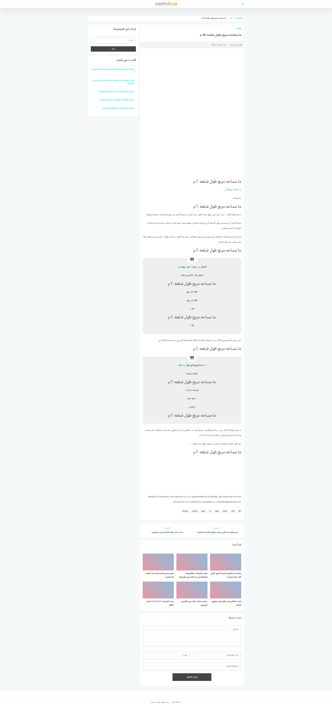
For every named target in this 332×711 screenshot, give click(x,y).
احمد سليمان (235, 44)
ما (210, 511)
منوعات (185, 511)
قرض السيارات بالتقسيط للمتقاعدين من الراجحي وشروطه (113, 82)
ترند (237, 28)
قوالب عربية (155, 702)
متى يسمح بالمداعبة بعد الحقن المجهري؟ (116, 91)
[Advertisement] (192, 69)
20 (239, 511)
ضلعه (184, 365)
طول (226, 189)
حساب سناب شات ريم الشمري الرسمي (118, 108)
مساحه (194, 511)
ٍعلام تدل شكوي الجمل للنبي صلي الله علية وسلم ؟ (113, 71)
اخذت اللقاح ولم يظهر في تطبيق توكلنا (117, 99)
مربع (203, 511)
